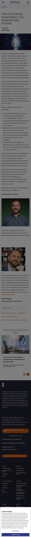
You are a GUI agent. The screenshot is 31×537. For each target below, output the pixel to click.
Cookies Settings (15, 530)
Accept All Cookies (15, 534)
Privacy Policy (21, 527)
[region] (15, 522)
